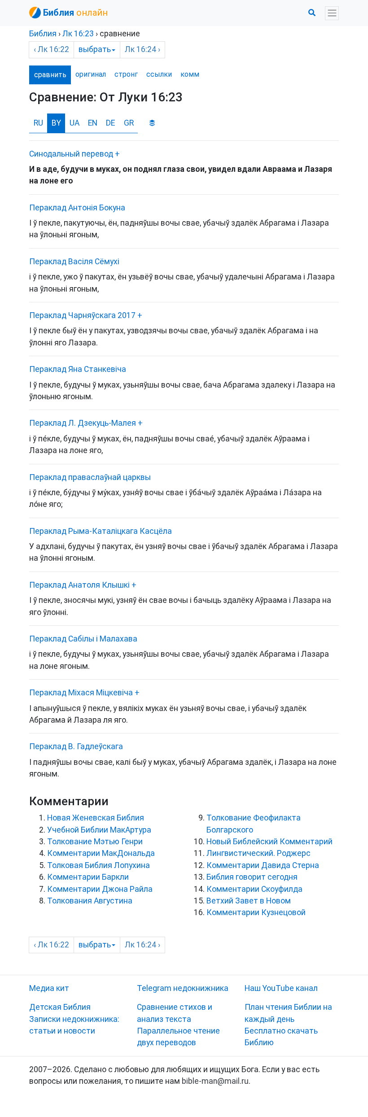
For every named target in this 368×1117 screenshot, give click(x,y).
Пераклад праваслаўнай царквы (90, 477)
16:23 (78, 33)
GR (129, 122)
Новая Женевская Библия (95, 817)
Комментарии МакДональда (101, 853)
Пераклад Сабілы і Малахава (83, 638)
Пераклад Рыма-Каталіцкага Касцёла (100, 531)
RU (38, 122)
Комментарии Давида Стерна (262, 865)
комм (189, 74)
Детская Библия (60, 1007)
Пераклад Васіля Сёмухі (74, 261)
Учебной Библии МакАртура (99, 829)
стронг (126, 74)
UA (74, 122)
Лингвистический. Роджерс (258, 853)
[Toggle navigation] (332, 13)
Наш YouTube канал (281, 988)
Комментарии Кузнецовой (256, 912)
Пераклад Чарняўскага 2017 (82, 315)
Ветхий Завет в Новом (248, 900)
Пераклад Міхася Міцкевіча (81, 692)
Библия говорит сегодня (252, 877)
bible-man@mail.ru (215, 1081)
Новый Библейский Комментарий (269, 841)
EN (92, 122)
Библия (43, 33)
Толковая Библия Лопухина (98, 865)
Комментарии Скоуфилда (254, 889)
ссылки (159, 74)
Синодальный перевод (71, 153)
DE (110, 122)
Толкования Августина (89, 900)
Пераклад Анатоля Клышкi (79, 584)
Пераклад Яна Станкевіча (77, 369)
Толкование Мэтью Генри (95, 841)
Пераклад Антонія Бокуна (77, 207)
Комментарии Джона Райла (100, 889)
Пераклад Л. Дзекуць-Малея (82, 423)
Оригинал (90, 74)
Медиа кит (49, 988)
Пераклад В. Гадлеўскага (76, 746)
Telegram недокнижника (182, 988)
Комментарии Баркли (88, 877)
